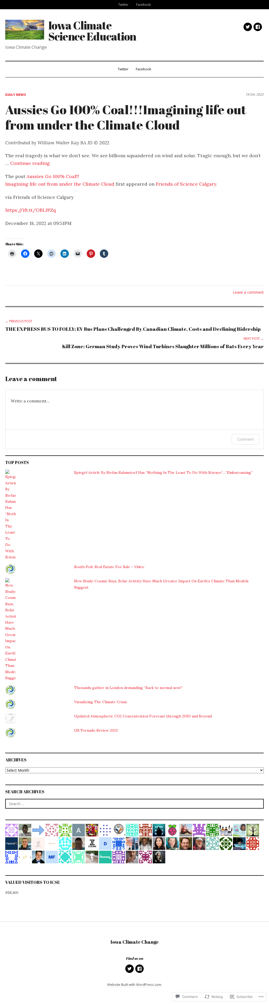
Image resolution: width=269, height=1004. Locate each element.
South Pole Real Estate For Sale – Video (109, 566)
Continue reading (30, 163)
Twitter (123, 4)
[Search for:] (134, 803)
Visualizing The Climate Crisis (100, 702)
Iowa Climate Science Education (92, 31)
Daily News (15, 94)
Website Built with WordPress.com (134, 984)
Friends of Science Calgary (186, 184)
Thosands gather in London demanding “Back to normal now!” (128, 687)
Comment (245, 439)
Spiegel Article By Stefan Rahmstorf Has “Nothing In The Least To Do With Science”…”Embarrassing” (163, 472)
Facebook (143, 4)
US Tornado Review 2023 (96, 730)
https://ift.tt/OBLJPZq (30, 210)
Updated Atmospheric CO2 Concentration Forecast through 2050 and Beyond (143, 716)
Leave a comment (248, 292)
